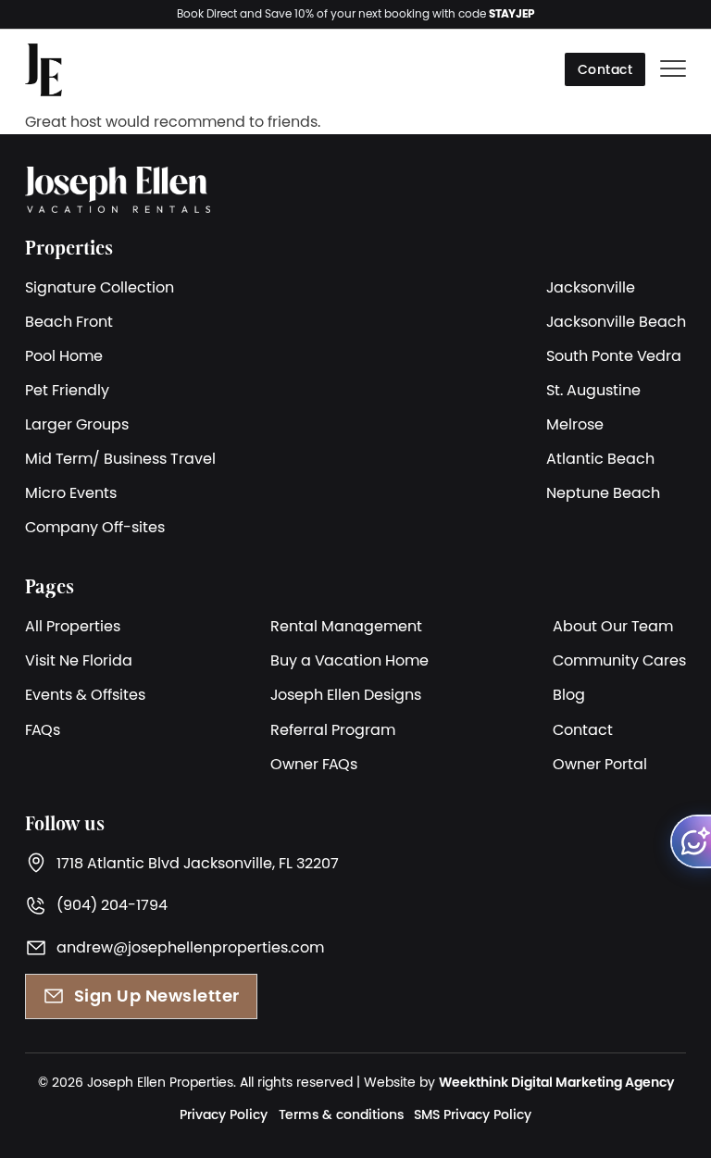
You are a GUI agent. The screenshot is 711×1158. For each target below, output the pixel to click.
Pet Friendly (67, 390)
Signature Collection (99, 287)
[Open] (673, 69)
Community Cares (619, 660)
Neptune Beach (603, 492)
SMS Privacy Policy (472, 1114)
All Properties (72, 626)
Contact (605, 69)
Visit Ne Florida (78, 660)
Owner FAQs (313, 764)
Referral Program (332, 729)
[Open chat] (690, 841)
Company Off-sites (95, 527)
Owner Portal (600, 764)
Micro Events (71, 492)
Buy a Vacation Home (349, 660)
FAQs (42, 729)
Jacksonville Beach (616, 321)
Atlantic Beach (600, 458)
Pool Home (64, 355)
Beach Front (69, 321)
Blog (569, 694)
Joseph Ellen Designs (345, 694)
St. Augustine (593, 390)
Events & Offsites (85, 694)
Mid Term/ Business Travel (120, 458)
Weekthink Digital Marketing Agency (556, 1082)
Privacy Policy (224, 1114)
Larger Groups (77, 424)
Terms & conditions (341, 1114)
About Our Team (613, 626)
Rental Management (346, 626)
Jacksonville (590, 287)
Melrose (575, 424)
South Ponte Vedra (613, 355)
